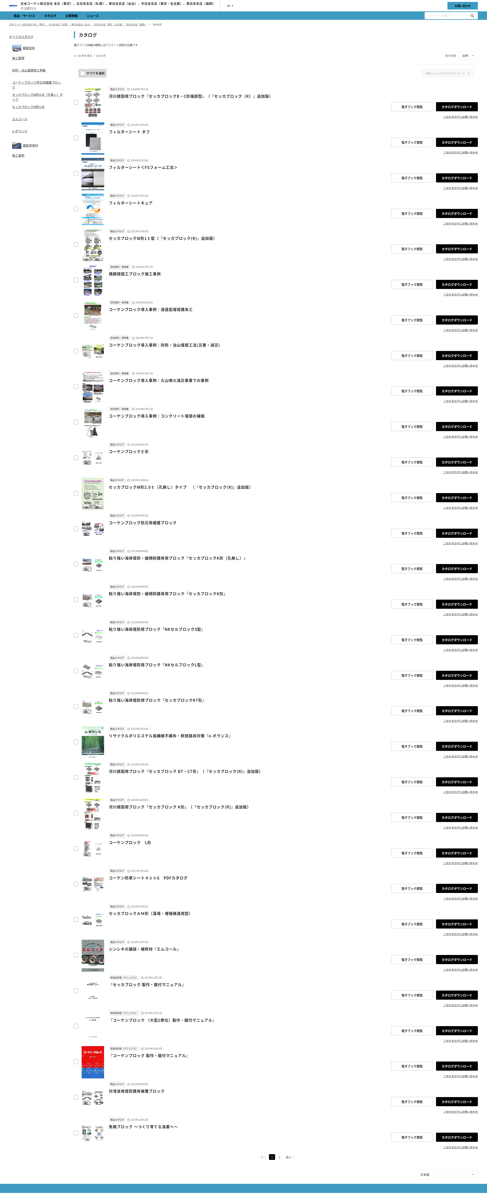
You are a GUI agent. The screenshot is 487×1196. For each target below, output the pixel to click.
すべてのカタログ (21, 36)
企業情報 (71, 15)
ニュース (93, 15)
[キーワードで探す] (472, 15)
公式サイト (30, 8)
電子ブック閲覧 (412, 106)
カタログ (50, 15)
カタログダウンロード (457, 106)
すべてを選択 (95, 73)
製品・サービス (24, 15)
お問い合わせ (463, 6)
